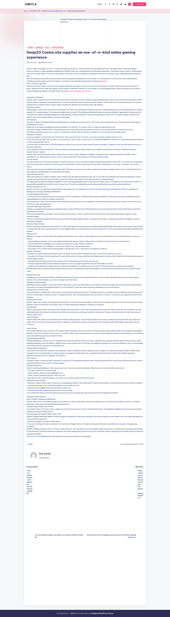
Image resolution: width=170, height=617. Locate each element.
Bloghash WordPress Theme (102, 613)
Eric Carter (45, 453)
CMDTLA (31, 4)
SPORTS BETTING (57, 47)
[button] (139, 4)
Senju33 (104, 81)
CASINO (30, 47)
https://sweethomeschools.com (80, 91)
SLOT (47, 47)
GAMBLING (39, 47)
